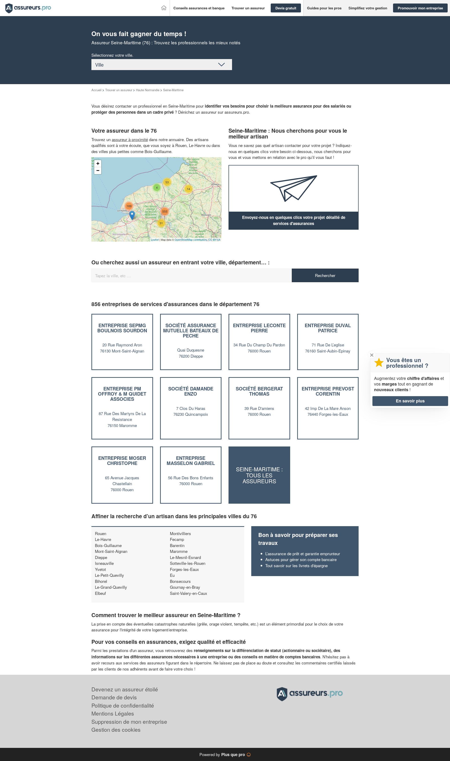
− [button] (97, 170)
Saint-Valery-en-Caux (188, 593)
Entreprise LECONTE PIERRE (259, 328)
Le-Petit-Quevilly (109, 575)
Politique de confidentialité (122, 705)
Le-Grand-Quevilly (111, 587)
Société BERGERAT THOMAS (259, 391)
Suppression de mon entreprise (129, 721)
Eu (172, 575)
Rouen (100, 533)
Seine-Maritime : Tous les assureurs (259, 475)
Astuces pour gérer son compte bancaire (301, 559)
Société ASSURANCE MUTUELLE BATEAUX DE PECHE (190, 330)
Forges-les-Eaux (184, 569)
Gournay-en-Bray (185, 587)
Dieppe (101, 557)
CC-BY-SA (214, 239)
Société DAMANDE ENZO (190, 391)
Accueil (96, 90)
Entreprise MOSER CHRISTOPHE (122, 460)
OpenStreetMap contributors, (191, 239)
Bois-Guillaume (108, 545)
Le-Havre (103, 539)
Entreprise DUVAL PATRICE (328, 328)
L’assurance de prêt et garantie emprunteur (302, 553)
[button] (199, 8)
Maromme (179, 551)
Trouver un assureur (118, 90)
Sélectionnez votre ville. (112, 55)
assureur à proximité (130, 139)
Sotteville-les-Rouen (187, 563)
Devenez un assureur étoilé (124, 689)
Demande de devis (114, 697)
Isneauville (104, 563)
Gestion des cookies (116, 729)
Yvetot (100, 569)
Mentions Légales (112, 713)
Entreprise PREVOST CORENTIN (328, 391)
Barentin (177, 545)
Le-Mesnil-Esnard (185, 557)
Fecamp (177, 539)
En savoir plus (410, 401)
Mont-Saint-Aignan (111, 551)
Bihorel (101, 581)
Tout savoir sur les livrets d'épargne (296, 565)
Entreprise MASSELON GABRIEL (191, 460)
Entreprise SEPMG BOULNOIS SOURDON (122, 328)
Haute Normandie (147, 90)
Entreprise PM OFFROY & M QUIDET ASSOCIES (122, 393)
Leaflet (155, 239)
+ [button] (97, 163)
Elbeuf (100, 593)
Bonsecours (180, 581)
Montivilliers (180, 533)
